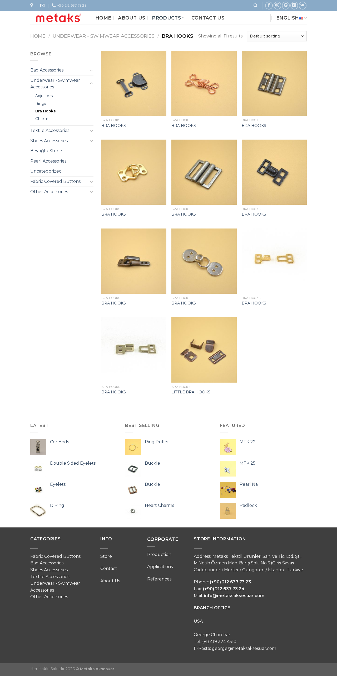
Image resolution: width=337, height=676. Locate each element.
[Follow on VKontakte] (302, 5)
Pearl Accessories (48, 161)
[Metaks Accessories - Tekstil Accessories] (58, 17)
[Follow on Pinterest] (286, 5)
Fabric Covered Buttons (55, 181)
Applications (160, 566)
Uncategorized (46, 171)
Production (159, 554)
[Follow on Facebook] (269, 5)
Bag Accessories (46, 70)
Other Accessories (49, 191)
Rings (40, 103)
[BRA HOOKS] (133, 83)
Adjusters (44, 95)
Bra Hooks (45, 111)
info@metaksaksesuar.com (234, 595)
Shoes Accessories (49, 140)
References (159, 579)
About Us (131, 18)
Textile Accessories (49, 130)
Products (166, 18)
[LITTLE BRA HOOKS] (203, 349)
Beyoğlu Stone (46, 150)
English (287, 18)
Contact (108, 568)
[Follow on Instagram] (277, 5)
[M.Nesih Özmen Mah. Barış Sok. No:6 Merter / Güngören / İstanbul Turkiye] (32, 5)
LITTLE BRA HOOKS (190, 392)
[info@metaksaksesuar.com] (43, 5)
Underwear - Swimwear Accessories (104, 36)
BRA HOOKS (113, 125)
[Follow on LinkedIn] (294, 5)
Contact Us (208, 18)
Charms (42, 118)
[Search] (255, 5)
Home (103, 18)
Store (106, 556)
